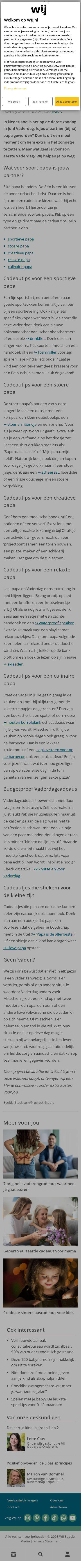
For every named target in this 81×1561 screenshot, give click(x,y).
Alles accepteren (67, 101)
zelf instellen (40, 101)
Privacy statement (15, 88)
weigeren (14, 101)
